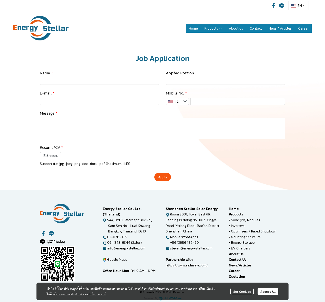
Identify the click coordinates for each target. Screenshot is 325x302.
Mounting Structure (246, 237)
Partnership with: (179, 259)
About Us (236, 254)
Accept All (267, 291)
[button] (298, 5)
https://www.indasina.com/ (187, 265)
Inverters (238, 225)
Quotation (237, 276)
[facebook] (273, 5)
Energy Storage (243, 242)
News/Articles (240, 265)
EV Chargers (240, 248)
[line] (281, 5)
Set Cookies (242, 291)
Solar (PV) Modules (245, 220)
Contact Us (238, 259)
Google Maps (117, 259)
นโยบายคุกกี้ (98, 294)
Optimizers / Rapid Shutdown (253, 231)
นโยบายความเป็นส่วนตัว (68, 294)
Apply (162, 177)
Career (234, 270)
